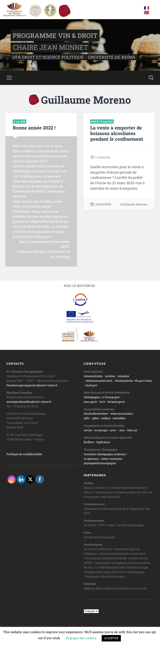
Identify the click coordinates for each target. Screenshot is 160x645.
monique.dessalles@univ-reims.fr (28, 402)
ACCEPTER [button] (111, 638)
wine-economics (121, 413)
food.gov (91, 385)
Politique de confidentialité (24, 454)
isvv (102, 402)
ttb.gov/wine (143, 381)
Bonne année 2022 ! (34, 127)
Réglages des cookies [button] (81, 638)
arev (113, 430)
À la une (19, 121)
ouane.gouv (117, 402)
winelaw (123, 376)
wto (121, 430)
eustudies (119, 418)
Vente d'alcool (102, 121)
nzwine (110, 376)
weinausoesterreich (99, 381)
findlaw (89, 442)
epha (95, 418)
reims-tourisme (111, 459)
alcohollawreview (96, 413)
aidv (87, 418)
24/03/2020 (103, 204)
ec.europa (101, 430)
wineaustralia (93, 376)
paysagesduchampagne (100, 463)
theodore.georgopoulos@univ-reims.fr (32, 385)
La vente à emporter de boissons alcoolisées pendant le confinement (116, 133)
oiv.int (88, 430)
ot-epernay (91, 459)
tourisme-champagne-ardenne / (105, 454)
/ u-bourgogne (110, 397)
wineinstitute (124, 381)
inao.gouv (90, 402)
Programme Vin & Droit (55, 35)
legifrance (103, 442)
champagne (92, 397)
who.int (132, 430)
